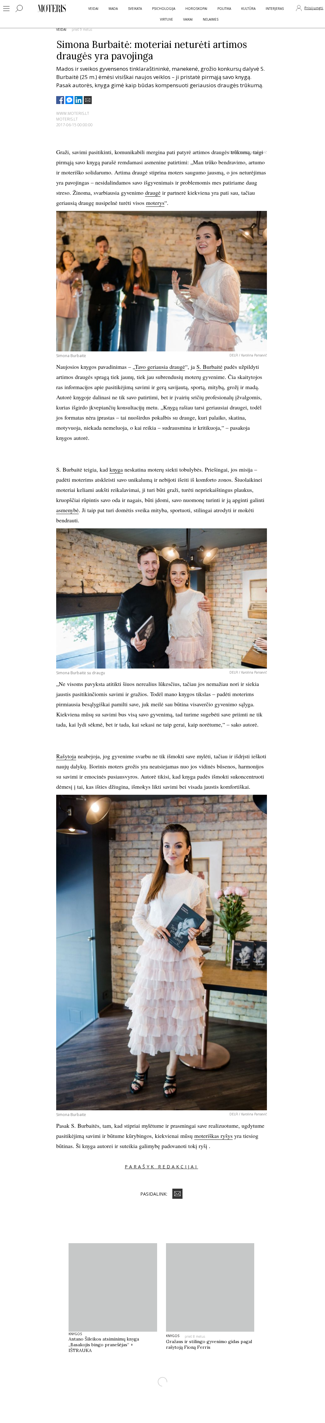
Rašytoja (66, 756)
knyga (116, 469)
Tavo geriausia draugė (160, 366)
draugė (153, 192)
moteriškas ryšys (213, 1135)
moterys (155, 202)
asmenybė (67, 510)
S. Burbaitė (209, 366)
